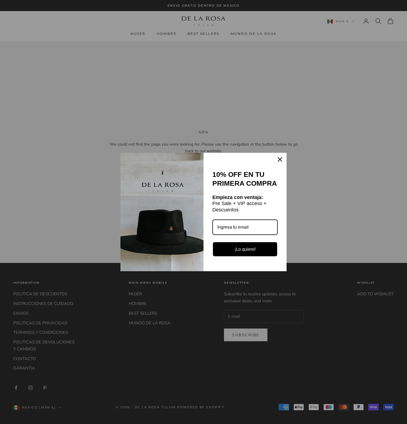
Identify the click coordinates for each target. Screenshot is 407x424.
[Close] (280, 159)
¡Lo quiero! (245, 249)
